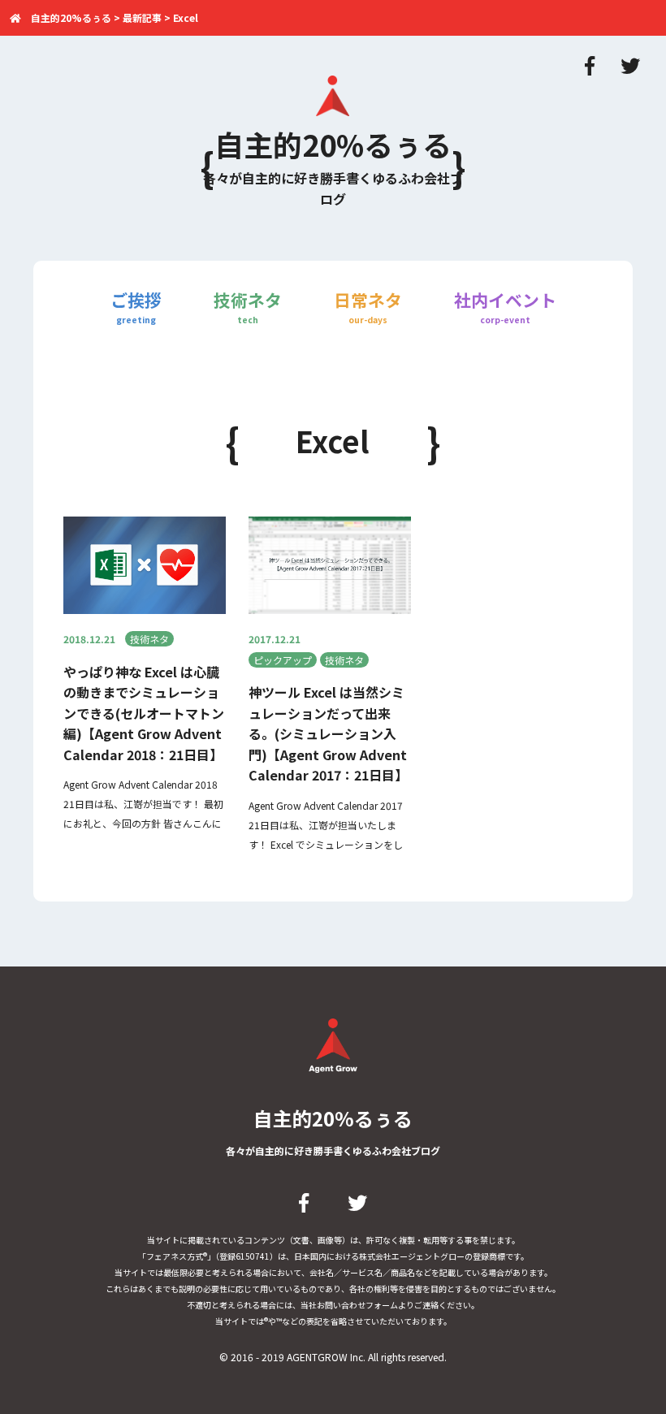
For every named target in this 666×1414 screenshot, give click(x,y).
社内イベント (505, 307)
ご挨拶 (136, 307)
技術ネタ (248, 307)
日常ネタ (368, 307)
